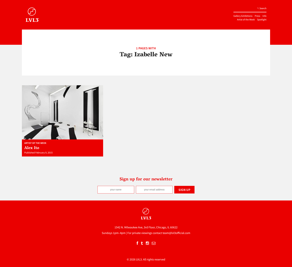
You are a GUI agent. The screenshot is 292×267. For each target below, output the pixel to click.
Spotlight (261, 19)
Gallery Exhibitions (242, 16)
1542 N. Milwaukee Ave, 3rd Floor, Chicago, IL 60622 (146, 227)
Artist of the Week (246, 19)
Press (257, 16)
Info (264, 16)
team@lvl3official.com (176, 233)
